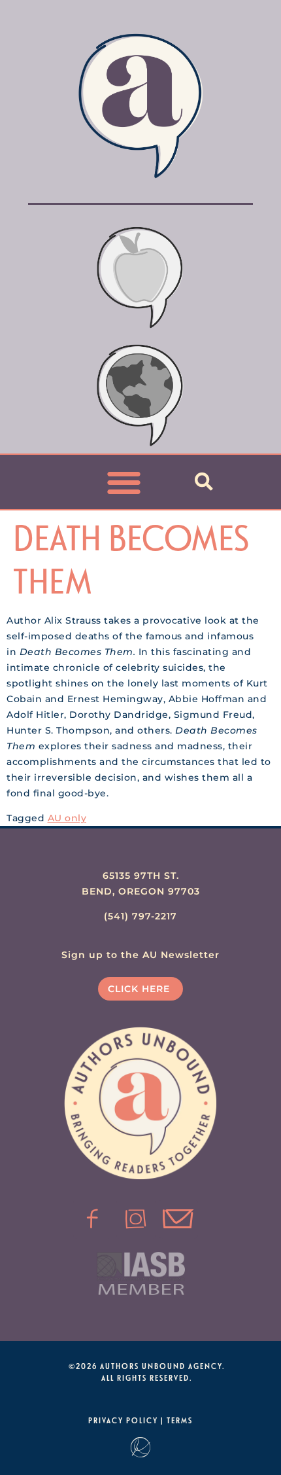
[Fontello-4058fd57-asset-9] (136, 1219)
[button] (124, 482)
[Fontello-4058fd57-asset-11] (92, 1219)
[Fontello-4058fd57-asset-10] (178, 1219)
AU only (67, 818)
